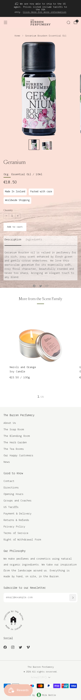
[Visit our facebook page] (5, 647)
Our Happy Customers (18, 455)
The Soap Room (14, 429)
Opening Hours (13, 494)
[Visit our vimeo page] (28, 647)
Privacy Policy (14, 526)
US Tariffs (11, 507)
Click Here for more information (44, 12)
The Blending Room (17, 436)
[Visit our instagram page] (13, 647)
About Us (10, 423)
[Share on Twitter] (40, 286)
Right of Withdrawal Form (22, 539)
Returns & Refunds (16, 520)
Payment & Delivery (17, 513)
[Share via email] (47, 286)
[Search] (68, 22)
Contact (9, 481)
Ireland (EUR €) (38, 677)
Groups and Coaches (17, 500)
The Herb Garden (15, 442)
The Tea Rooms (14, 449)
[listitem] (40, 8)
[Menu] (5, 22)
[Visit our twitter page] (20, 647)
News (7, 462)
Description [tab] (13, 239)
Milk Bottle (49, 695)
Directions (11, 487)
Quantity (8, 210)
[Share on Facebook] (34, 286)
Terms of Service (16, 533)
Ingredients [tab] (34, 239)
